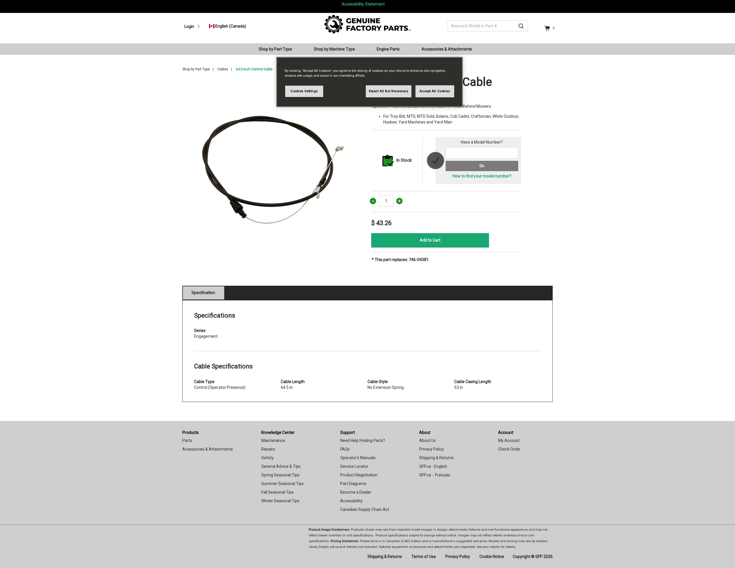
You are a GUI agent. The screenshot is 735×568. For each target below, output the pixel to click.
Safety (267, 457)
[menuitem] (277, 49)
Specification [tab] (203, 292)
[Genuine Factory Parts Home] (367, 24)
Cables (222, 69)
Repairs (268, 449)
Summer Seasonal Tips (282, 483)
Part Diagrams (353, 483)
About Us (427, 440)
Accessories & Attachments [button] (446, 49)
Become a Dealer (355, 492)
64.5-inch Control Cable (254, 69)
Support (347, 432)
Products (190, 432)
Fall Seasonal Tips (277, 492)
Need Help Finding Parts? (362, 440)
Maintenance (273, 440)
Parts (187, 440)
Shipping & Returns (436, 457)
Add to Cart (430, 240)
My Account (509, 440)
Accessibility (351, 501)
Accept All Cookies (434, 91)
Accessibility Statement (363, 4)
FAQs (345, 449)
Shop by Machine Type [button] (334, 49)
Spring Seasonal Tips (280, 475)
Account (505, 432)
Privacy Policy (431, 449)
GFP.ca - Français (434, 475)
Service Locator (354, 466)
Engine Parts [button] (388, 49)
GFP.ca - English (433, 466)
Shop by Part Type (196, 69)
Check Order (509, 449)
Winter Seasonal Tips (280, 501)
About (424, 432)
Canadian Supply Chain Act (364, 509)
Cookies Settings (304, 91)
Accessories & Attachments (207, 449)
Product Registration (359, 475)
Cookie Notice (491, 556)
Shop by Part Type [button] (275, 49)
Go (481, 165)
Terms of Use (423, 556)
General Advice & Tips (281, 466)
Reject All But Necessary (388, 91)
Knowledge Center (278, 432)
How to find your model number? (481, 176)
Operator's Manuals (358, 457)
